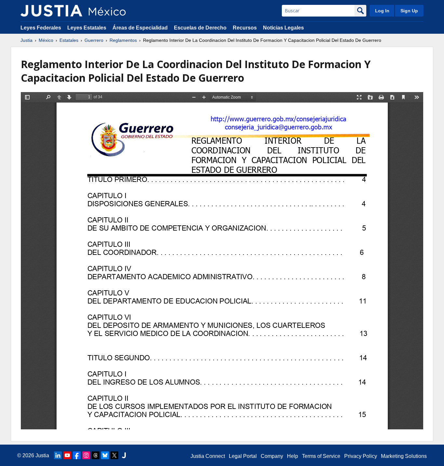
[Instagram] (86, 455)
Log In (382, 10)
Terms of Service (321, 456)
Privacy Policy (360, 456)
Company (272, 456)
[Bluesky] (105, 455)
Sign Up (409, 10)
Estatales (68, 40)
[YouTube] (67, 455)
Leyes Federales (40, 27)
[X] (114, 455)
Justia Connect (207, 456)
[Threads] (95, 455)
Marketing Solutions (404, 456)
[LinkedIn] (58, 455)
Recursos (245, 27)
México (46, 40)
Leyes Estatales (86, 27)
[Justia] (51, 11)
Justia (26, 40)
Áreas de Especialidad (140, 27)
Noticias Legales (283, 27)
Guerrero (94, 40)
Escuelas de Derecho (200, 27)
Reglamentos (123, 40)
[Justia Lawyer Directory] (124, 455)
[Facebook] (77, 455)
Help (292, 456)
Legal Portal (243, 456)
